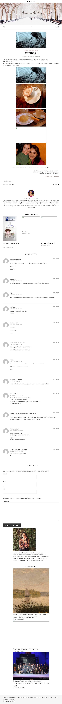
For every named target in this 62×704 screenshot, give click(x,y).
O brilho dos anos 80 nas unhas (25, 649)
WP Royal (12, 701)
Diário (26, 50)
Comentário (6, 501)
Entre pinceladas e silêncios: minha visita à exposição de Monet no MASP (30, 615)
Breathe (24, 231)
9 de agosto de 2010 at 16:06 (16, 324)
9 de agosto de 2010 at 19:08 (16, 361)
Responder (56, 258)
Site (4, 489)
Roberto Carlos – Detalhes (52, 176)
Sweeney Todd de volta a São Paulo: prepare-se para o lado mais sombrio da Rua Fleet (31, 683)
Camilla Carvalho (7, 181)
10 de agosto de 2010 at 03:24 (16, 451)
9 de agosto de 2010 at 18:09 (16, 344)
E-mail (5, 481)
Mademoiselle (33, 50)
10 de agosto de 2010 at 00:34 (16, 395)
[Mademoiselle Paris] (31, 13)
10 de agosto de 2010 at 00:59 (16, 414)
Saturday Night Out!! (48, 243)
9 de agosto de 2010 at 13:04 (16, 260)
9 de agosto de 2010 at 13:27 (16, 294)
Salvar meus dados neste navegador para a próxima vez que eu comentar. (22, 498)
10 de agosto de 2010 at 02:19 (16, 430)
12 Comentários (36, 56)
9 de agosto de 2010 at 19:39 (16, 381)
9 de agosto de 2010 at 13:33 (16, 308)
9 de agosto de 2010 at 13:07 (16, 280)
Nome (5, 474)
